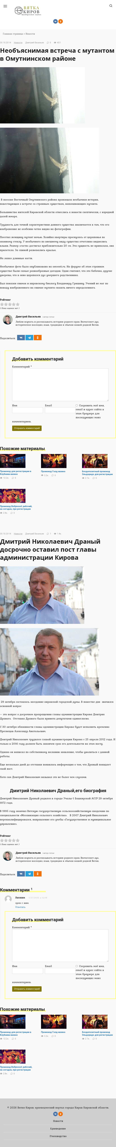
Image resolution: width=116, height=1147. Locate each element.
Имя (14, 405)
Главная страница (13, 33)
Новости (30, 33)
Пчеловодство (58, 1136)
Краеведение (58, 1128)
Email (48, 405)
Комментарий (22, 367)
